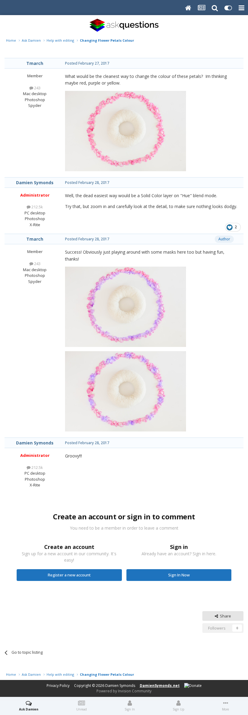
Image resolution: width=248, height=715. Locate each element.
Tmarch (34, 63)
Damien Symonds (35, 182)
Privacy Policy (58, 685)
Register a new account (69, 575)
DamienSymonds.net (160, 685)
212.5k (37, 207)
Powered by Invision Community (124, 691)
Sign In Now (179, 575)
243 (37, 88)
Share (224, 616)
